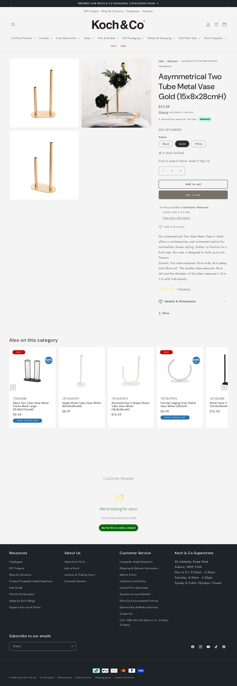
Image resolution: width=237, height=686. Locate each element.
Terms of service (83, 677)
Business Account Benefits (135, 594)
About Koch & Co (74, 562)
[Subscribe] (72, 646)
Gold (182, 144)
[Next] (224, 387)
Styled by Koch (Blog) (22, 601)
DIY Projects (91, 11)
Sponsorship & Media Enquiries (139, 607)
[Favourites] (216, 25)
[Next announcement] (226, 3)
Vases (161, 61)
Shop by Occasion (20, 575)
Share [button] (165, 313)
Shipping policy (103, 677)
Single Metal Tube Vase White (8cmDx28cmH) (81, 404)
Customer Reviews (75, 581)
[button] (13, 25)
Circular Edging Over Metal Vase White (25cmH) (178, 404)
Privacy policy (47, 677)
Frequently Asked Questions (136, 562)
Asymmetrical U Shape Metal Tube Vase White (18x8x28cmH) (130, 406)
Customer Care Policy (133, 581)
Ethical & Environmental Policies (139, 601)
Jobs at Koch (71, 568)
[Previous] (13, 387)
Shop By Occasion (112, 11)
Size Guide (16, 587)
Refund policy (65, 677)
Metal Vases (172, 61)
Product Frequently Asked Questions (30, 581)
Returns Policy (128, 575)
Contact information (124, 677)
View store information (176, 218)
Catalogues (133, 11)
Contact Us (126, 614)
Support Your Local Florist (25, 607)
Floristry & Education (21, 594)
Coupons (147, 11)
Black (166, 144)
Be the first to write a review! (118, 528)
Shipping (163, 112)
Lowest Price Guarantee (134, 587)
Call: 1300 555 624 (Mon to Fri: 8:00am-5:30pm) (144, 622)
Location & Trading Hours (79, 575)
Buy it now (193, 195)
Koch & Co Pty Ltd (27, 677)
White (198, 144)
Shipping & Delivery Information (139, 568)
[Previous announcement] (10, 3)
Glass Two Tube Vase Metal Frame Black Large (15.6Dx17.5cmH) (31, 406)
